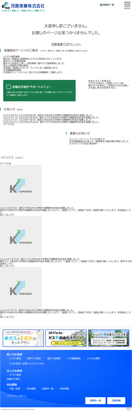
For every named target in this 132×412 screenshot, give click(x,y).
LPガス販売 (15, 358)
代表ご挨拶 (14, 389)
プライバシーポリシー (17, 396)
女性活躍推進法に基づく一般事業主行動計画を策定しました (99, 141)
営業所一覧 (108, 5)
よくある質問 (93, 358)
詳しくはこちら (7, 215)
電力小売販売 (54, 358)
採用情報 (64, 389)
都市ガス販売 (34, 358)
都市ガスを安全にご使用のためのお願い (108, 85)
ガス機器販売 (74, 358)
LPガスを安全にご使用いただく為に (106, 83)
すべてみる (8, 124)
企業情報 (116, 400)
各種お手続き (13, 379)
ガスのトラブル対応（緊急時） (83, 143)
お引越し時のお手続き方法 (101, 88)
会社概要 (31, 389)
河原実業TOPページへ (66, 44)
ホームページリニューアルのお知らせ (87, 139)
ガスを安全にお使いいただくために (27, 363)
